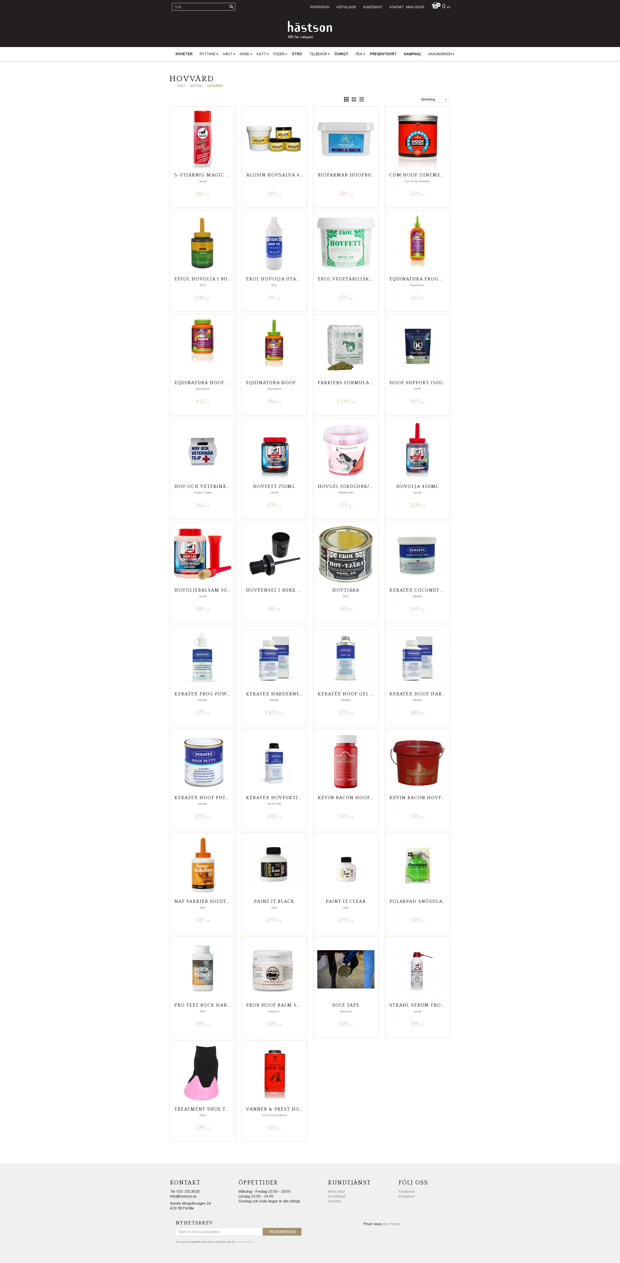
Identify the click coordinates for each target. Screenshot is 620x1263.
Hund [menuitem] (244, 54)
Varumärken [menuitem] (440, 54)
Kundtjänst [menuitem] (372, 7)
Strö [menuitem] (297, 54)
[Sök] (231, 6)
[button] (346, 99)
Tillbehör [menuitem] (318, 54)
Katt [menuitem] (261, 54)
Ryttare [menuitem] (208, 54)
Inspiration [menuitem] (319, 7)
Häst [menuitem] (227, 54)
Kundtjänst (337, 1196)
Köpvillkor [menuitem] (346, 7)
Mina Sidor (336, 1191)
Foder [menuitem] (279, 54)
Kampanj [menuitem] (412, 54)
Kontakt (334, 1201)
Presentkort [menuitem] (383, 54)
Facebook (407, 1191)
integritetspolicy (245, 1241)
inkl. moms (391, 1224)
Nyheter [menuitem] (184, 54)
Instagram (407, 1196)
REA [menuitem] (359, 54)
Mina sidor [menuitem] (415, 7)
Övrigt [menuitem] (341, 54)
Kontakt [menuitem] (396, 7)
